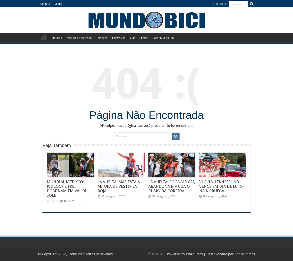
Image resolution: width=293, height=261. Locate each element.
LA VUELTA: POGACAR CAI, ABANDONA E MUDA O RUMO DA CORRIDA (171, 186)
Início (43, 37)
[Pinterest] (221, 4)
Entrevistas (118, 37)
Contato (45, 3)
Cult (132, 37)
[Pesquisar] (251, 4)
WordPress (194, 254)
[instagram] (226, 4)
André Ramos (244, 254)
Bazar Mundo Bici (163, 37)
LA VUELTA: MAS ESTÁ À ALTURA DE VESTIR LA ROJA (119, 186)
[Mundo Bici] (146, 19)
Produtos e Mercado (79, 37)
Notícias (57, 37)
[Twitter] (217, 4)
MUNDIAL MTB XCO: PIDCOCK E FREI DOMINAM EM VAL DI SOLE (66, 189)
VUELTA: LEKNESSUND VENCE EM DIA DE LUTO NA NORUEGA (221, 186)
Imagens (102, 37)
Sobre (58, 3)
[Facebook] (213, 4)
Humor (143, 37)
